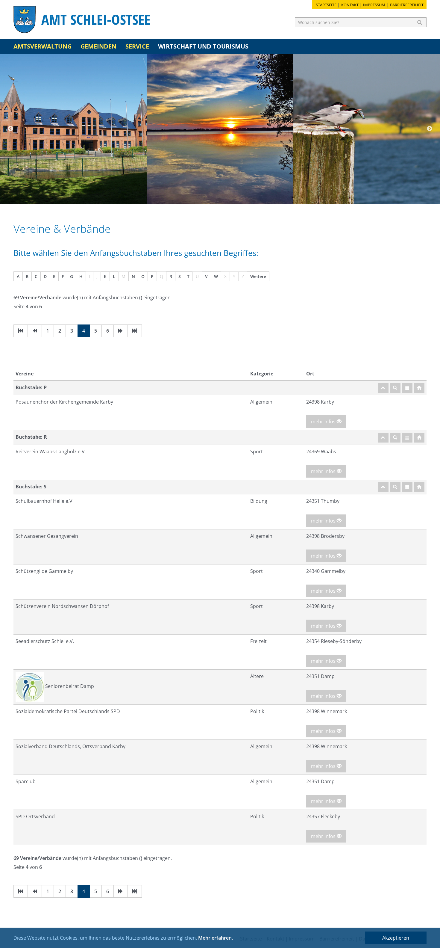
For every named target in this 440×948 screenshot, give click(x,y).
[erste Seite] (20, 330)
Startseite (326, 4)
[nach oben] (383, 388)
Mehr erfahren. (215, 938)
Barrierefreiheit (407, 4)
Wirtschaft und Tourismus (203, 46)
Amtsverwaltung (42, 46)
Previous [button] (10, 129)
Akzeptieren (395, 938)
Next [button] (430, 129)
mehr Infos (324, 421)
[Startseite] (419, 388)
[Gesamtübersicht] (407, 388)
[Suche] (395, 388)
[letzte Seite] (135, 330)
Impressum (374, 4)
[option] (73, 129)
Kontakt (350, 4)
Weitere (258, 276)
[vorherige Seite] (35, 330)
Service (137, 46)
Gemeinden (98, 46)
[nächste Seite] (120, 330)
